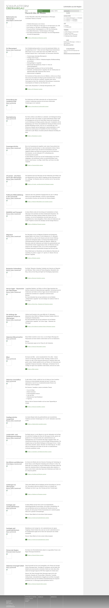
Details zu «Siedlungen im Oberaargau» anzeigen (37, 494)
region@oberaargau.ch (10, 606)
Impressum (53, 596)
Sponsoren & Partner (30, 596)
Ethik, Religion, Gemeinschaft (71, 31)
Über (26, 11)
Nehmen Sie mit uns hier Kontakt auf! (72, 53)
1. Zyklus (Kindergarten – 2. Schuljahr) (73, 17)
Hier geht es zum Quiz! (69, 44)
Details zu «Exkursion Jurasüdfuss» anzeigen (36, 406)
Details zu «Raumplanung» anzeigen (35, 135)
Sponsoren (27, 600)
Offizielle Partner (29, 598)
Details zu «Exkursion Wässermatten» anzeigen (37, 346)
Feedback (40, 596)
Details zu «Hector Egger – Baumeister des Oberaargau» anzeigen (40, 304)
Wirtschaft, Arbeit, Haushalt (71, 36)
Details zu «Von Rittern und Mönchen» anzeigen (37, 474)
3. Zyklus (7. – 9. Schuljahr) (71, 20)
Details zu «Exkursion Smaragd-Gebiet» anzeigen (37, 583)
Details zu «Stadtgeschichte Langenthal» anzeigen (37, 424)
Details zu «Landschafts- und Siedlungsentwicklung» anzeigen (39, 451)
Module (40, 11)
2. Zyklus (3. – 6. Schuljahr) (71, 19)
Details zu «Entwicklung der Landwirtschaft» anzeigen (38, 106)
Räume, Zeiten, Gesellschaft (71, 34)
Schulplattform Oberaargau (17, 7)
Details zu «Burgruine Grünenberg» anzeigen (36, 278)
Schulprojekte (68, 27)
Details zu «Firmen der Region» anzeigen (35, 555)
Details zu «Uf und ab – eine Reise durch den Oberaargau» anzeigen (41, 184)
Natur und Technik (69, 33)
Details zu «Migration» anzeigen (34, 258)
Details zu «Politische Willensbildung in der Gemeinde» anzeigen (40, 201)
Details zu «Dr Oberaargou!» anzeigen (35, 89)
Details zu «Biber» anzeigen (33, 369)
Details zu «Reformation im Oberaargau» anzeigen (37, 37)
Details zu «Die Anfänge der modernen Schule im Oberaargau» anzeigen (41, 326)
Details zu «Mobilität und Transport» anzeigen (36, 224)
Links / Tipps (54, 11)
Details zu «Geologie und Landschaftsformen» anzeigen (38, 517)
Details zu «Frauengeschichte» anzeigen (35, 165)
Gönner (26, 601)
